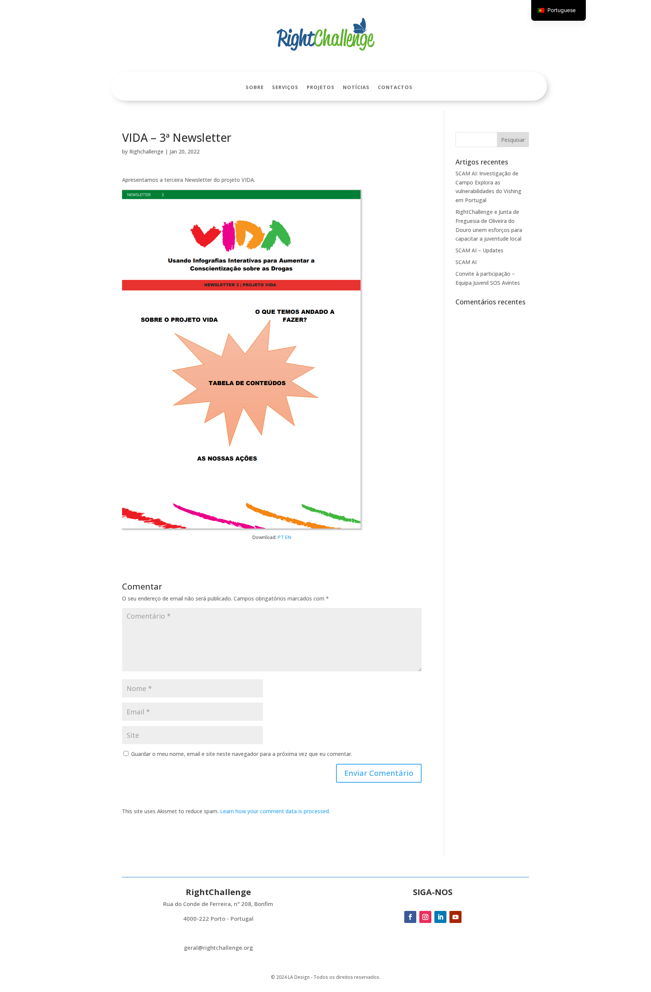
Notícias (356, 87)
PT (281, 537)
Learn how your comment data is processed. (275, 811)
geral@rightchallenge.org (218, 947)
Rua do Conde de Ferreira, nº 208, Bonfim (218, 904)
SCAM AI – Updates (479, 250)
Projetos (321, 87)
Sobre (255, 87)
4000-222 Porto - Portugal (218, 918)
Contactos (395, 87)
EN (288, 537)
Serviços (285, 87)
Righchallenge (146, 151)
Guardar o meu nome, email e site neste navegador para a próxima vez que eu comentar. (241, 753)
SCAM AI (466, 262)
